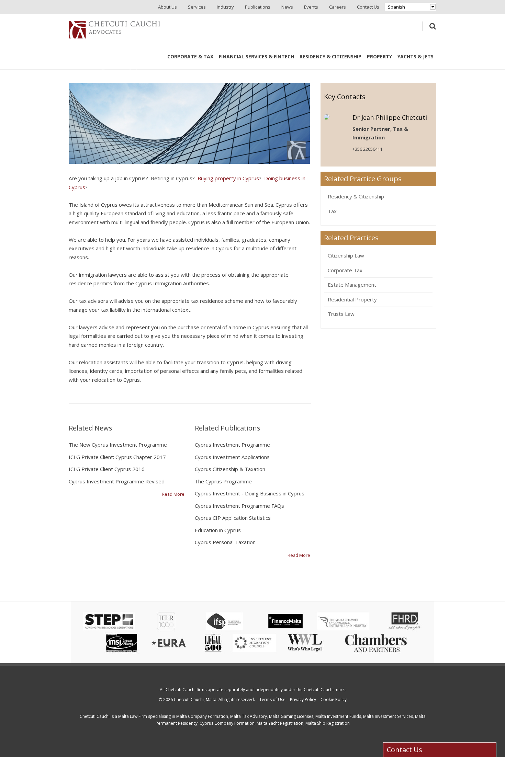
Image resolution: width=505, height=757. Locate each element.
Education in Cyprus (218, 530)
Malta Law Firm (132, 716)
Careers (337, 7)
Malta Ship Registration (327, 723)
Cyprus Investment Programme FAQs (239, 505)
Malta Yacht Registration (280, 723)
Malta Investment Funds (338, 716)
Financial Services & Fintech (256, 56)
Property (379, 56)
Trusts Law (341, 313)
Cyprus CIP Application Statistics (233, 517)
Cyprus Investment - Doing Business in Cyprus (249, 493)
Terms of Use (272, 699)
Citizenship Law (346, 255)
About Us (167, 7)
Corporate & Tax (190, 56)
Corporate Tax (345, 270)
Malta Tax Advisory (248, 716)
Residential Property (352, 299)
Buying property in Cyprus (228, 178)
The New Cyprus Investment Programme (118, 444)
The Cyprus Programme (223, 481)
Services (197, 7)
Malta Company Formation (202, 716)
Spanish (396, 7)
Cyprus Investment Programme (232, 444)
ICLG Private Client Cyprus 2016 (107, 469)
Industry (225, 7)
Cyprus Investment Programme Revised (117, 481)
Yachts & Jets (415, 56)
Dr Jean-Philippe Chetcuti (389, 117)
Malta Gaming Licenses (291, 716)
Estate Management (352, 284)
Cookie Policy (334, 699)
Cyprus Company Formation (227, 723)
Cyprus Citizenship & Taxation (230, 469)
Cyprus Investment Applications (232, 457)
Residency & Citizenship (330, 56)
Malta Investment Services (388, 716)
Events (311, 7)
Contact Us (368, 7)
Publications (257, 7)
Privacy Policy (303, 699)
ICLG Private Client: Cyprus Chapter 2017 (117, 457)
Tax (332, 211)
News (287, 7)
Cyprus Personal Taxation (225, 542)
